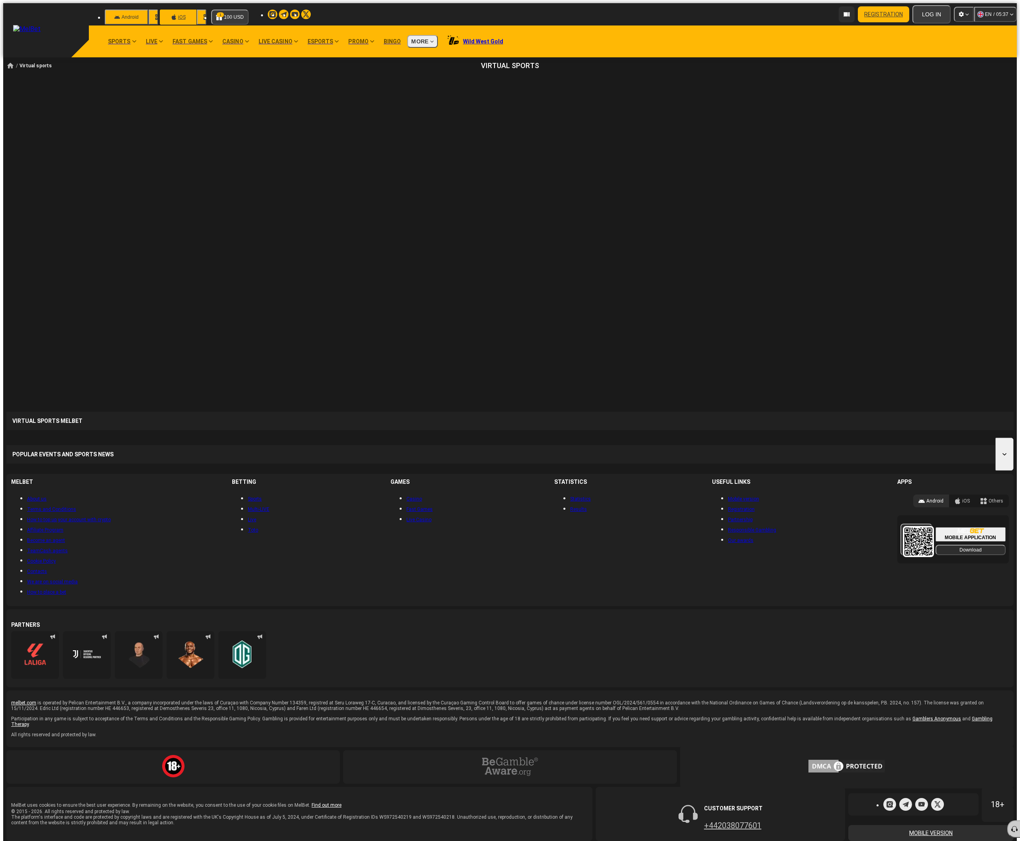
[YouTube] (921, 804)
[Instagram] (889, 804)
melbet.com (23, 703)
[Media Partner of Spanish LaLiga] (35, 655)
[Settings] (964, 14)
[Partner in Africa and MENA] (87, 655)
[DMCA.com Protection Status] (846, 767)
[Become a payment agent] (847, 14)
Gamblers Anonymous (936, 719)
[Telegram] (905, 804)
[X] (937, 804)
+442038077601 (732, 825)
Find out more (326, 805)
